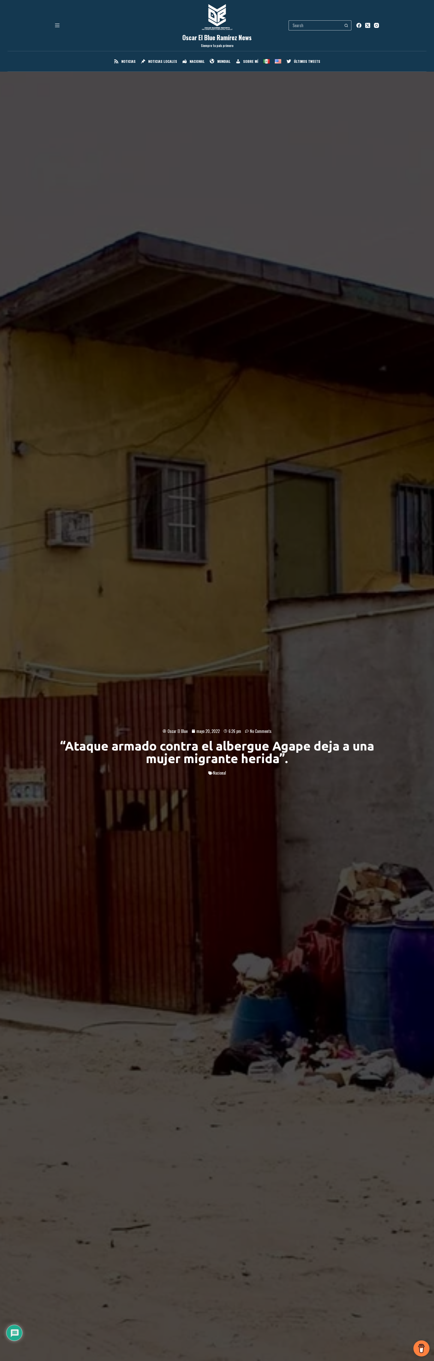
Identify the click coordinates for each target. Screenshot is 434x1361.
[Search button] (346, 25)
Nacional (219, 773)
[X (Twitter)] (367, 25)
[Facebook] (358, 25)
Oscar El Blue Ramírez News (217, 37)
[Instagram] (376, 25)
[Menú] (57, 25)
